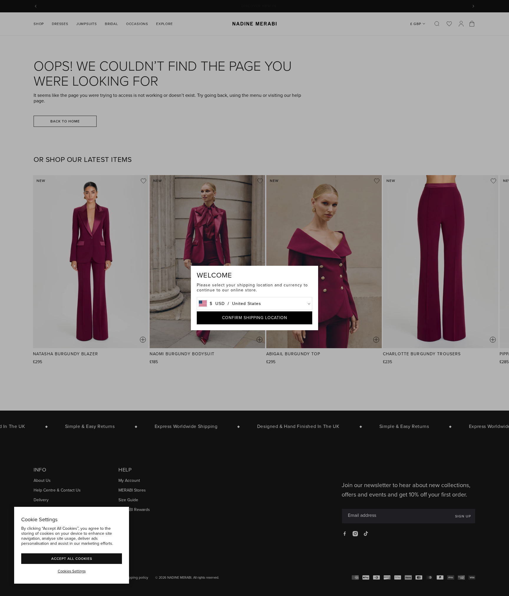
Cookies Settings (72, 571)
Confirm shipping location (254, 318)
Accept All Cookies (71, 558)
